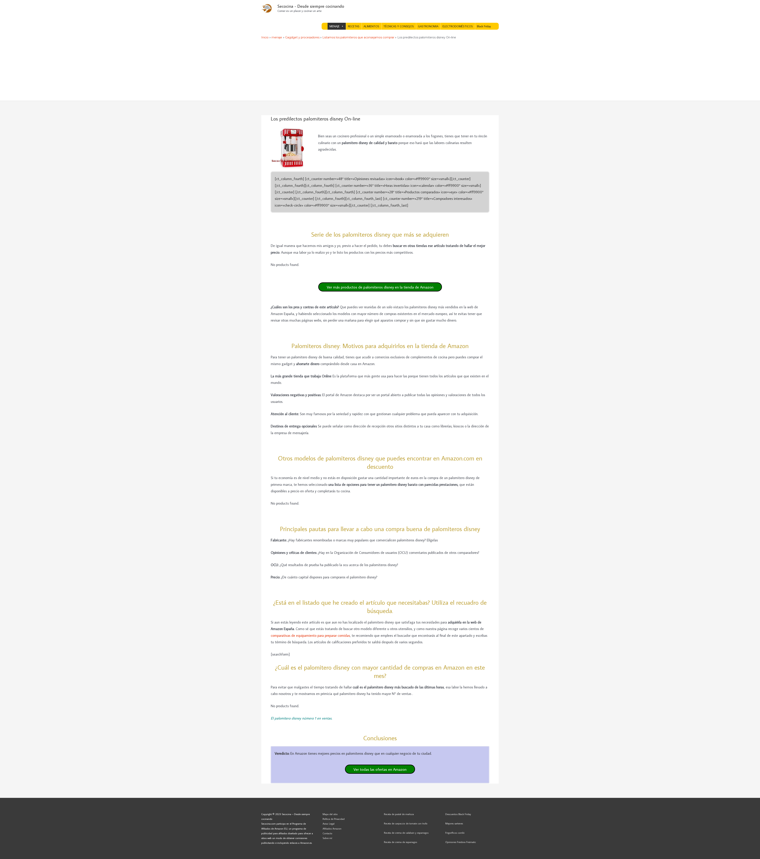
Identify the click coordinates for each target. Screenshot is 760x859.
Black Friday (484, 26)
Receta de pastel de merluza (399, 814)
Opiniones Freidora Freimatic (460, 842)
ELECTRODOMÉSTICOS (458, 26)
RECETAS (353, 26)
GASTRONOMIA (428, 26)
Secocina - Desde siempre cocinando (310, 6)
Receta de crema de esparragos (400, 842)
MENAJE (335, 26)
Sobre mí (327, 838)
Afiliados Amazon (332, 828)
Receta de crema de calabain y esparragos (406, 832)
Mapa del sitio (330, 814)
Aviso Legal (328, 823)
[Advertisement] (380, 71)
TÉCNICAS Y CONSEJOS (398, 26)
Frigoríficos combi (455, 832)
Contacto (327, 833)
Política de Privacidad (334, 818)
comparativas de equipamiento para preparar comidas (310, 635)
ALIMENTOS (371, 26)
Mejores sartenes (454, 823)
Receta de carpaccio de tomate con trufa (405, 823)
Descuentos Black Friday (458, 814)
